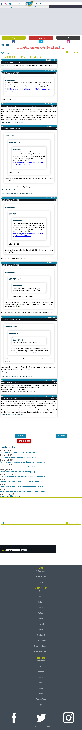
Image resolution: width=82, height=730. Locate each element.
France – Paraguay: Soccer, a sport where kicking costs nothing (18, 456)
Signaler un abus (41, 576)
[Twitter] (13, 41)
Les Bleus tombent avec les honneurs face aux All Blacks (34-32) (18, 466)
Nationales (43, 4)
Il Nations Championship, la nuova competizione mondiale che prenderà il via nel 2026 (23, 490)
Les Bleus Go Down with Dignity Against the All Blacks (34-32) (17, 470)
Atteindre (3, 550)
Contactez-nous (41, 38)
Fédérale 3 (41, 629)
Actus (20, 4)
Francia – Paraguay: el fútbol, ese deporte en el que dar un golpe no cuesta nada (22, 461)
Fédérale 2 (41, 618)
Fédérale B (41, 624)
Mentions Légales (41, 571)
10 (77, 52)
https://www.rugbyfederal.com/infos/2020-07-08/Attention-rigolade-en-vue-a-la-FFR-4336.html (29, 163)
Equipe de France (41, 699)
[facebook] (14, 717)
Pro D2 (41, 597)
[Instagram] (41, 41)
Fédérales (50, 4)
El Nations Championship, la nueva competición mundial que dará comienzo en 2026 (23, 485)
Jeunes (79, 4)
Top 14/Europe (41, 661)
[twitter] (41, 717)
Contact (41, 582)
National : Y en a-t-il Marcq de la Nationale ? (12, 495)
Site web (54, 106)
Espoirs (41, 705)
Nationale (5, 52)
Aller (23, 550)
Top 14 (41, 591)
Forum (15, 4)
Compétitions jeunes (41, 640)
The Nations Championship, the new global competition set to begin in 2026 (21, 480)
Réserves (65, 4)
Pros (37, 4)
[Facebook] (68, 38)
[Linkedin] (68, 41)
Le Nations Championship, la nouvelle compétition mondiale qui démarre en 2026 (22, 475)
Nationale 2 (41, 608)
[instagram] (68, 717)
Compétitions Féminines (41, 646)
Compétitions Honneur (41, 651)
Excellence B (41, 635)
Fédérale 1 (41, 613)
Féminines (72, 4)
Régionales (58, 4)
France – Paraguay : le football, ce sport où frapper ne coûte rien (18, 451)
